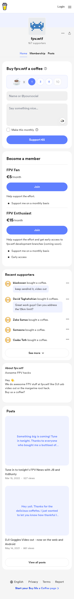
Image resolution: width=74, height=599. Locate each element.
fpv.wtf (37, 38)
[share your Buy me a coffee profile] (69, 33)
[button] (70, 7)
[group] (37, 187)
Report (59, 581)
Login (61, 6)
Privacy (33, 581)
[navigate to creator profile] (37, 26)
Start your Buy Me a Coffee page (35, 588)
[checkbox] (20, 129)
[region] (37, 104)
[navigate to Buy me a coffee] (4, 6)
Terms (46, 581)
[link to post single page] (37, 448)
